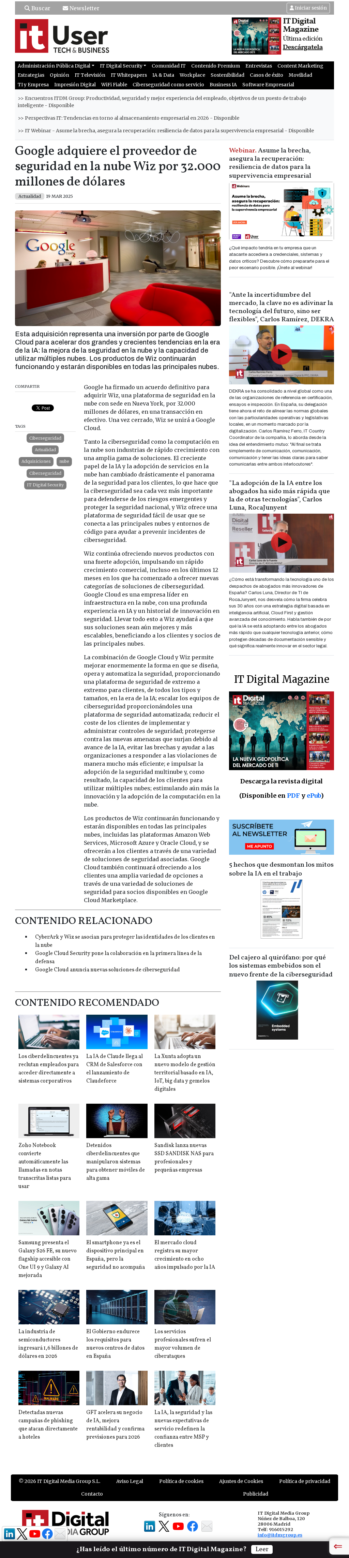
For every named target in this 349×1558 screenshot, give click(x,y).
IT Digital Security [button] (121, 66)
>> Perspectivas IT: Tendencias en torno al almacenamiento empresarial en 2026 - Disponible (128, 118)
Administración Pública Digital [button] (54, 66)
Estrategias (31, 75)
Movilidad (300, 75)
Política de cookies (181, 1481)
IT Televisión (90, 75)
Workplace (192, 75)
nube (64, 461)
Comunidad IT (169, 66)
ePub (314, 795)
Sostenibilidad (227, 75)
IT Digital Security (45, 484)
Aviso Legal (129, 1481)
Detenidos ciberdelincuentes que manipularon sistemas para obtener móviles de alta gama (115, 1162)
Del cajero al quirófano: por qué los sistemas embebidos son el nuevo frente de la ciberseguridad (281, 966)
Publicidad (255, 1494)
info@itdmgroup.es (280, 1535)
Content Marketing (300, 66)
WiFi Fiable (114, 85)
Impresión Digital (75, 85)
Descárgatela (303, 47)
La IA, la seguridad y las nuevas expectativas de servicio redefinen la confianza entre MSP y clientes (183, 1429)
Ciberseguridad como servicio (168, 85)
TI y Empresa (33, 85)
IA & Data (163, 75)
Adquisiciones (36, 461)
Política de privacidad (304, 1481)
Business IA (223, 85)
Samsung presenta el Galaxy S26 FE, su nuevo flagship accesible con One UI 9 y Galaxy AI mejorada (47, 1259)
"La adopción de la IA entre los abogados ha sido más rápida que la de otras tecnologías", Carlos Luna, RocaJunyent (279, 496)
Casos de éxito (266, 75)
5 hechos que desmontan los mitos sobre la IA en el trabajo (281, 869)
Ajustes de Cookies (241, 1481)
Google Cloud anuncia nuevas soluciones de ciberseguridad (107, 970)
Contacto (92, 1494)
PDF (293, 795)
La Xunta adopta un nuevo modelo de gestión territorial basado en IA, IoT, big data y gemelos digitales (184, 1073)
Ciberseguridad (45, 438)
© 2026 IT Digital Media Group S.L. (59, 1481)
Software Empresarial (268, 85)
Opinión (59, 75)
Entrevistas (258, 66)
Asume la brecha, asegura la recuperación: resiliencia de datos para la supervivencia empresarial (270, 163)
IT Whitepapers (129, 75)
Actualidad (45, 449)
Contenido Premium (215, 66)
